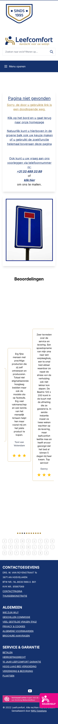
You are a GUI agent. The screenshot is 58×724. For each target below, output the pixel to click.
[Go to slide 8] (33, 533)
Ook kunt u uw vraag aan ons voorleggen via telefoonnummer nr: (29, 163)
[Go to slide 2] (20, 533)
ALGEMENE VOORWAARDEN (18, 631)
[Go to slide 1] (17, 533)
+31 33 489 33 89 (29, 171)
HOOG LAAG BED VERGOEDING (19, 666)
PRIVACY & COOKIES (14, 626)
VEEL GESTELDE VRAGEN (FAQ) (20, 621)
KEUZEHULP (49, 703)
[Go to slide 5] (26, 533)
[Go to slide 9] (35, 533)
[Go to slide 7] (31, 533)
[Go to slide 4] (24, 533)
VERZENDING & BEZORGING (18, 671)
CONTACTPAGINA (12, 591)
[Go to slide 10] (38, 533)
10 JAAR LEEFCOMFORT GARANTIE (22, 661)
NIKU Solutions (39, 710)
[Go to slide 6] (29, 533)
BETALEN (8, 652)
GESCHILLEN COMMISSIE (16, 617)
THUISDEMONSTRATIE (15, 595)
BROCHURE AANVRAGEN (16, 635)
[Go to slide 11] (40, 533)
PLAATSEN (8, 675)
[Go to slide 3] (22, 533)
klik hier (29, 180)
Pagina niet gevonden (29, 98)
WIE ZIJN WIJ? (11, 612)
